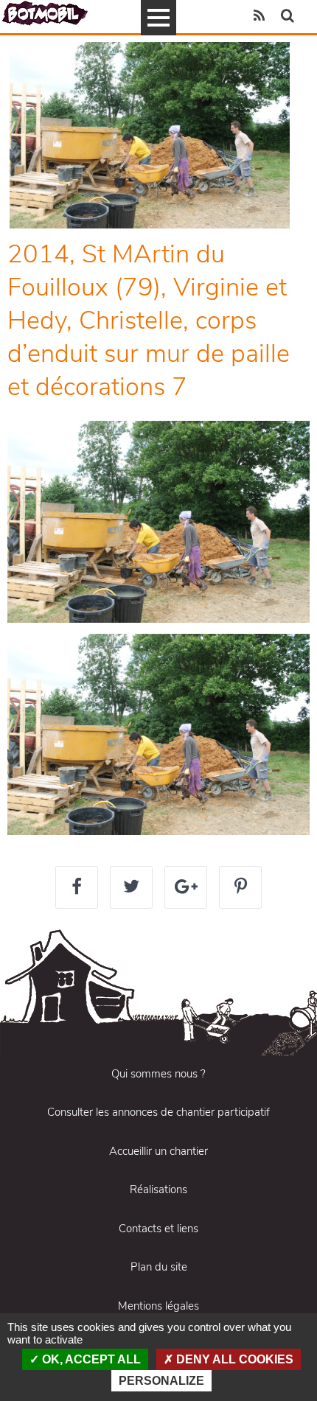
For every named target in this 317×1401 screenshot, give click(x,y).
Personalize (161, 1380)
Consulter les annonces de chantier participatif (158, 1112)
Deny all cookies (233, 1359)
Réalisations (158, 1189)
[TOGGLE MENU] (158, 17)
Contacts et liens (158, 1228)
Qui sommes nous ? (158, 1073)
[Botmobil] (45, 13)
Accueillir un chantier (158, 1151)
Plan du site (158, 1266)
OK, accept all (90, 1359)
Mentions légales (158, 1306)
